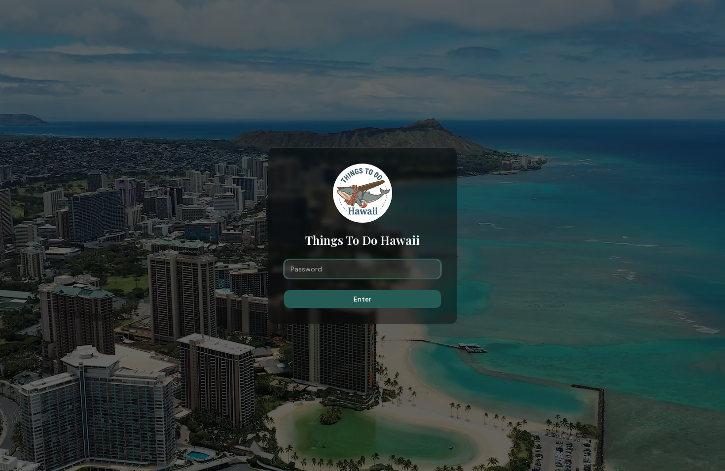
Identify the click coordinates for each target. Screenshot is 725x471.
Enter (362, 299)
